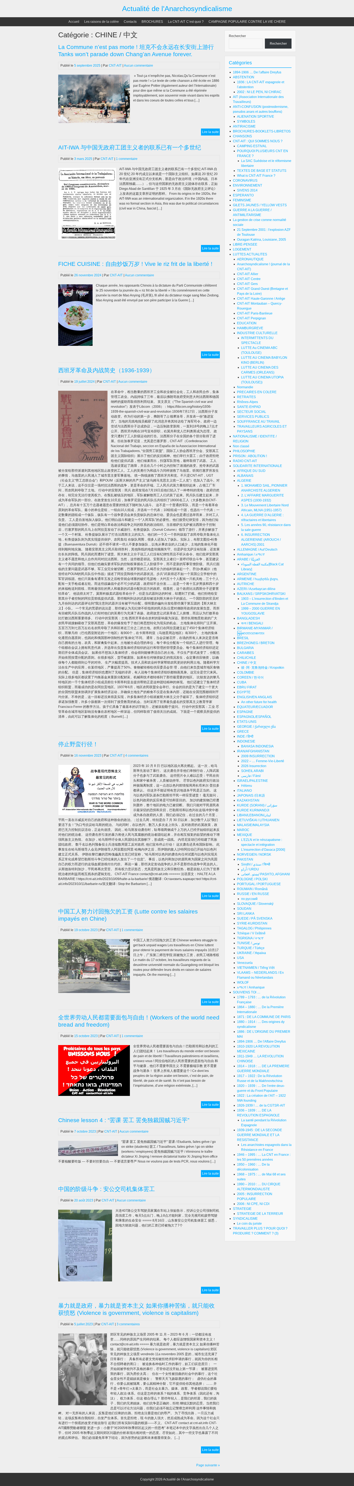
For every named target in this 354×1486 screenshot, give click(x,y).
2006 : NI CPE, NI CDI (253, 1204)
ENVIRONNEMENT (247, 185)
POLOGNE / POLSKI (252, 879)
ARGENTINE (246, 574)
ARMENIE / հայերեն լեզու (257, 579)
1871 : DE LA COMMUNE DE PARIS (264, 1017)
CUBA (241, 682)
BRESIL (243, 638)
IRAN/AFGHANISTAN (253, 751)
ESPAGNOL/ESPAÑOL (254, 717)
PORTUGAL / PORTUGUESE (259, 884)
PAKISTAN (245, 859)
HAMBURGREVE (250, 328)
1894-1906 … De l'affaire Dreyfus (257, 72)
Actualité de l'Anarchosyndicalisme (177, 9)
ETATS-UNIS (246, 721)
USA (240, 958)
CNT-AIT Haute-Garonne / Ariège (261, 298)
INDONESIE (246, 741)
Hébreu (246, 785)
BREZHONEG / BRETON (256, 643)
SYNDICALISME (245, 1218)
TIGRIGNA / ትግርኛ (250, 938)
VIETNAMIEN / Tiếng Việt (256, 967)
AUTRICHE (245, 584)
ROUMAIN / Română (252, 889)
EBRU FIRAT (247, 687)
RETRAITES (246, 397)
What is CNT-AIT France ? (256, 175)
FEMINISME (242, 200)
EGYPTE (244, 692)
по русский (249, 899)
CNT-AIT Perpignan (251, 318)
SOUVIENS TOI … (246, 992)
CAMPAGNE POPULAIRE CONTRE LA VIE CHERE (247, 21)
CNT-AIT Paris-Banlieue (254, 313)
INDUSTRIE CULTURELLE (257, 333)
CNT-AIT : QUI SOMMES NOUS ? (258, 141)
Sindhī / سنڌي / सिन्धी (255, 864)
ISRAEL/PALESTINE (252, 780)
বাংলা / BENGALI (252, 623)
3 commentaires (128, 1324)
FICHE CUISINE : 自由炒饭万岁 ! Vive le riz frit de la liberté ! (135, 264)
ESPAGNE (245, 712)
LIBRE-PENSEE (245, 244)
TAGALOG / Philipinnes (254, 928)
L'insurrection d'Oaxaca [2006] (263, 849)
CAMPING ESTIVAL (252, 146)
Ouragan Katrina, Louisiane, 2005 (261, 239)
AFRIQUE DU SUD (251, 471)
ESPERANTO (243, 195)
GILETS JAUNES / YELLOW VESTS (260, 205)
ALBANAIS (245, 475)
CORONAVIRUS (245, 180)
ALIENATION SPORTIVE (255, 116)
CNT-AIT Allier (247, 274)
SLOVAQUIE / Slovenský (255, 903)
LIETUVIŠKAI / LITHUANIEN (258, 820)
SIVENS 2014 (247, 190)
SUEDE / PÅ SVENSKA (254, 918)
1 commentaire (126, 159)
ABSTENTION (243, 77)
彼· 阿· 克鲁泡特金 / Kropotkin (262, 667)
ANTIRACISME (244, 126)
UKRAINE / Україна (251, 953)
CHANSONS (242, 136)
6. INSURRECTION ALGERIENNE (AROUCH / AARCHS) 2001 (261, 539)
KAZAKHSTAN (248, 800)
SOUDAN (244, 908)
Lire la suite (211, 133)
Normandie (245, 387)
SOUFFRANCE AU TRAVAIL (258, 421)
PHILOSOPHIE (244, 451)
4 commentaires (136, 755)
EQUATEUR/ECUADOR (255, 707)
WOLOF (243, 982)
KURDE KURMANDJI (253, 810)
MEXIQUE (244, 835)
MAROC (243, 830)
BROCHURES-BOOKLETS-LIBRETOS (262, 131)
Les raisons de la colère (101, 21)
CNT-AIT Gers (247, 284)
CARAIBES (245, 653)
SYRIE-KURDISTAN (252, 923)
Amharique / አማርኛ (251, 554)
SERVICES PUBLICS (253, 416)
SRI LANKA (245, 913)
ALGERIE (244, 480)
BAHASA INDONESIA (257, 746)
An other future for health (259, 702)
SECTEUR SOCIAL (251, 411)
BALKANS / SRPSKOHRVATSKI (261, 594)
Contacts (130, 21)
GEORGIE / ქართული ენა (256, 726)
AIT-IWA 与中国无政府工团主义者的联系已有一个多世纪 (129, 147)
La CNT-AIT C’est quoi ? (186, 21)
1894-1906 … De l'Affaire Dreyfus (261, 1041)
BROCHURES (152, 21)
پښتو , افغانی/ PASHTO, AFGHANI (265, 874)
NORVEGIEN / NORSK (254, 854)
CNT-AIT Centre (249, 279)
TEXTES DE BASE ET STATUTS (261, 170)
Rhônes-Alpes (247, 402)
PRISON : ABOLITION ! (250, 456)
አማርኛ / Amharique (251, 987)
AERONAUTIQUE (250, 259)
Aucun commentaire (138, 65)
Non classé (241, 446)
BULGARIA (245, 648)
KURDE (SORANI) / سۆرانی (257, 805)
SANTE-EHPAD (249, 407)
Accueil (73, 21)
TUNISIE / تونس (248, 943)
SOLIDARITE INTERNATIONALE (257, 466)
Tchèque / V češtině (251, 933)
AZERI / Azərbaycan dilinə (256, 589)
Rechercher (237, 36)
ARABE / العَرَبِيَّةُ (248, 559)
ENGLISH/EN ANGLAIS (254, 697)
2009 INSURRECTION (258, 756)
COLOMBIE (245, 672)
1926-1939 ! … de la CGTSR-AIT (261, 1105)
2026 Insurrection (253, 766)
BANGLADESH (248, 618)
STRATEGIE (242, 1208)
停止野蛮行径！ (78, 744)
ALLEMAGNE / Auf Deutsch (257, 549)
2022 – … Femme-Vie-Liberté (262, 761)
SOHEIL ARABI (252, 771)
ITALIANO (244, 790)
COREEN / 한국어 (250, 677)
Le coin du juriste (249, 1223)
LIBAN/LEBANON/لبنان (254, 815)
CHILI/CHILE (246, 657)
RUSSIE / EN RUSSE (253, 894)
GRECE (243, 731)
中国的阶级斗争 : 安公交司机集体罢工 (106, 1189)
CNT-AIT (115, 65)
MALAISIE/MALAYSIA (253, 825)
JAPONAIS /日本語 (251, 795)
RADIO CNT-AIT (245, 461)
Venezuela (245, 962)
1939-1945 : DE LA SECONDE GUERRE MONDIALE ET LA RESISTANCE (259, 1135)
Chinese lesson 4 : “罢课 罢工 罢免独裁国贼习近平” (123, 1120)
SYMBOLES (246, 121)
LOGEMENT (242, 249)
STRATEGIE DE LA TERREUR (260, 1213)
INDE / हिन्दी (245, 736)
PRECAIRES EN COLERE (257, 392)
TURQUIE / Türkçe (250, 948)
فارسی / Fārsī (251, 776)
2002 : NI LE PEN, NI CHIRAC (259, 92)
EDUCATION (246, 323)
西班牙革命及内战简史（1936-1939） (106, 370)
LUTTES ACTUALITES (250, 254)
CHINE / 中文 (246, 662)
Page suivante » (208, 1465)
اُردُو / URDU (250, 869)
